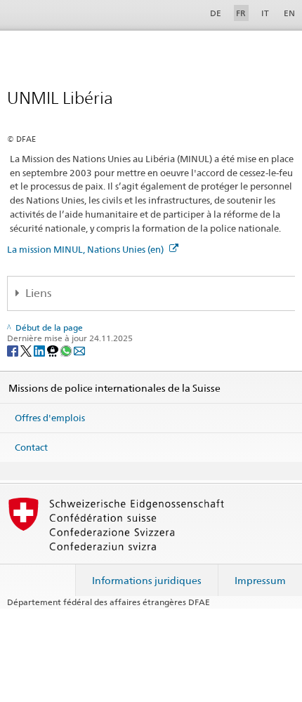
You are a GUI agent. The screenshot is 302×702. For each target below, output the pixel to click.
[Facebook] (13, 350)
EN (289, 13)
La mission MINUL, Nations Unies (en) (86, 249)
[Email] (79, 350)
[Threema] (53, 350)
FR (241, 13)
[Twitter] (27, 350)
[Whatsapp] (67, 350)
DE (215, 13)
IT (265, 13)
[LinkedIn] (40, 350)
